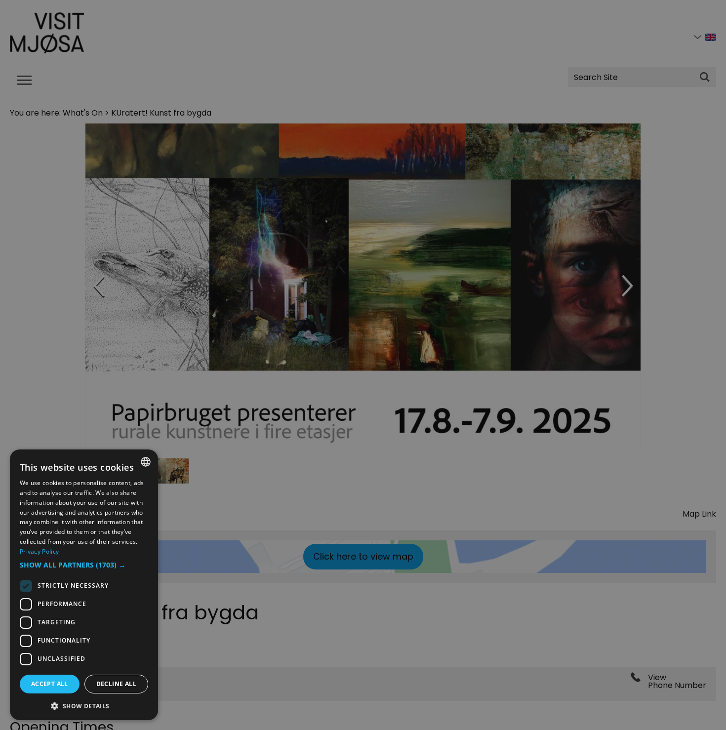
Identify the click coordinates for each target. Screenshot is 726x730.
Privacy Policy (39, 551)
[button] (84, 565)
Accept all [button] (49, 684)
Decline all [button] (116, 684)
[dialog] (84, 584)
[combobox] (146, 462)
